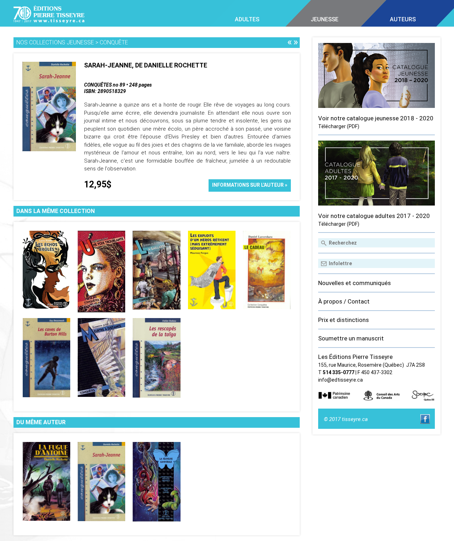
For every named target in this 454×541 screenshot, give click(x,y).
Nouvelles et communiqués (354, 282)
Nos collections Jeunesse (55, 42)
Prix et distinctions (343, 319)
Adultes (247, 19)
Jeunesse (324, 19)
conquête (114, 42)
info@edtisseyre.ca (340, 380)
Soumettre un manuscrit (351, 338)
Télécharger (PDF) (338, 126)
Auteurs (403, 19)
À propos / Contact (344, 301)
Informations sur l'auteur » (249, 185)
